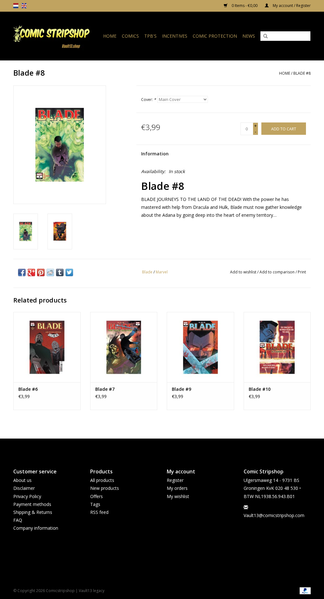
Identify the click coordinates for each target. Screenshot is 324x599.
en (24, 5)
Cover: (148, 99)
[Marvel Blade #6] (47, 347)
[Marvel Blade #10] (277, 347)
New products (104, 488)
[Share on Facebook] (22, 272)
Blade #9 (181, 389)
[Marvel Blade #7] (124, 347)
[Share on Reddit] (50, 272)
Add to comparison (277, 272)
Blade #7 (105, 389)
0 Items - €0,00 (245, 5)
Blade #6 (28, 389)
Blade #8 (302, 73)
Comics (130, 36)
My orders (177, 488)
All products (102, 480)
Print (302, 272)
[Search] (265, 36)
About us (22, 480)
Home (109, 36)
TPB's (150, 36)
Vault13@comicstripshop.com (274, 515)
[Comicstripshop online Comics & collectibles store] (53, 36)
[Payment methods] (304, 590)
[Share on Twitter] (69, 272)
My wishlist (178, 496)
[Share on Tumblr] (60, 272)
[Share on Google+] (31, 272)
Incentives (174, 36)
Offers (96, 496)
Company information (35, 528)
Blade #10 (260, 389)
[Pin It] (41, 272)
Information (155, 154)
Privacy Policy (27, 496)
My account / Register (291, 5)
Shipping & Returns (32, 512)
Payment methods (32, 504)
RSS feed (99, 512)
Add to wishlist (243, 272)
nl (15, 5)
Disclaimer (24, 488)
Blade (147, 272)
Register (175, 480)
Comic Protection (215, 36)
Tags (95, 504)
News (248, 36)
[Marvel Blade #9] (200, 347)
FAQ (17, 520)
